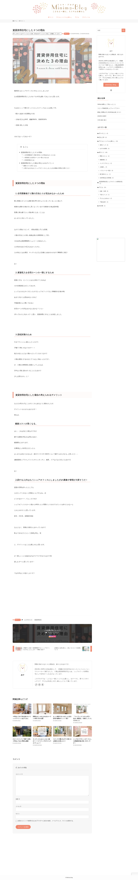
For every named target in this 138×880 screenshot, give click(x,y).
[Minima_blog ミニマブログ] (69, 8)
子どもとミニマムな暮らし (108, 141)
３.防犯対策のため (28, 160)
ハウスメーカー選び (106, 170)
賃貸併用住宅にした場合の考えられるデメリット (37, 163)
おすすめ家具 (104, 148)
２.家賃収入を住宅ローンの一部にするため (36, 157)
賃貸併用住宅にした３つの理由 (31, 152)
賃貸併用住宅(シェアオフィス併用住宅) (110, 182)
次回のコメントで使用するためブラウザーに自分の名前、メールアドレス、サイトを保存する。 (46, 821)
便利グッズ (104, 145)
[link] (36, 684)
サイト (18, 813)
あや (22, 675)
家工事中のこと (105, 174)
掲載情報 (103, 159)
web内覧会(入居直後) (106, 178)
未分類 (102, 206)
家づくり (67, 33)
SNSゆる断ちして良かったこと (106, 104)
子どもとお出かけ (106, 198)
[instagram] (39, 684)
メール (18, 806)
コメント (19, 774)
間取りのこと (104, 156)
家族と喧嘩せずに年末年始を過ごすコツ (109, 112)
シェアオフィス (28, 620)
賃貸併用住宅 (38, 620)
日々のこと (103, 133)
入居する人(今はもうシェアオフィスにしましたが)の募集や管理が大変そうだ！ (46, 168)
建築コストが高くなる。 (30, 165)
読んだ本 (103, 137)
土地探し (103, 167)
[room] (42, 684)
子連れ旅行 (104, 202)
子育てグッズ (104, 194)
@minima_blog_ (111, 84)
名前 (18, 799)
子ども (102, 187)
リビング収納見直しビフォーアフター (108, 108)
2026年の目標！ (102, 116)
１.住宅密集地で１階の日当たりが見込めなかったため (39, 155)
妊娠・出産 (104, 191)
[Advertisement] (52, 599)
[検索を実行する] (123, 30)
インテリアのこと (106, 163)
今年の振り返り (102, 120)
